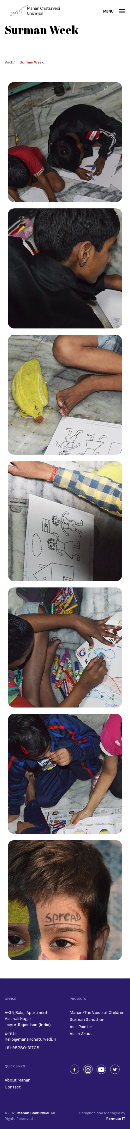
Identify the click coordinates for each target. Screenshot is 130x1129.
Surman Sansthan (87, 1019)
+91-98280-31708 (22, 1047)
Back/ (10, 62)
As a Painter (81, 1026)
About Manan (18, 1080)
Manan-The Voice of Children (97, 1012)
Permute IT (115, 1118)
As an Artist (81, 1033)
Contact (13, 1087)
